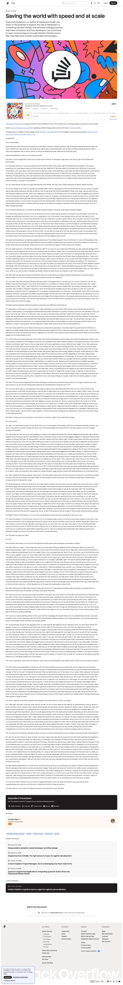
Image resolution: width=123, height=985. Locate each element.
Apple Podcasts (16, 806)
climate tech (49, 834)
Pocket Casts (38, 806)
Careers (64, 936)
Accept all (8, 977)
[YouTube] (119, 981)
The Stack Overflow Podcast (15, 834)
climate (28, 834)
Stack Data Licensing (49, 950)
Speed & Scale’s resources (20, 128)
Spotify (48, 806)
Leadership (65, 931)
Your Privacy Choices (88, 951)
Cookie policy (86, 948)
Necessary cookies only (20, 977)
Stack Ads (45, 953)
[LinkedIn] (107, 981)
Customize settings (9, 980)
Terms (83, 943)
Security (46, 942)
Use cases (47, 939)
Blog (103, 931)
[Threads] (113, 981)
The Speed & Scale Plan (14, 124)
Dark (97, 981)
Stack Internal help (87, 936)
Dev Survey (106, 941)
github (57, 834)
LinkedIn (74, 128)
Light (92, 981)
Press (63, 934)
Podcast (105, 936)
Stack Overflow (47, 963)
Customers (47, 937)
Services (45, 959)
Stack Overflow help (88, 934)
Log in (106, 3)
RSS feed (56, 806)
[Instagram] (116, 981)
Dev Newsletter (107, 934)
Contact (84, 931)
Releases (105, 939)
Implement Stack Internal (90, 939)
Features (46, 934)
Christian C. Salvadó (47, 132)
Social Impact (66, 939)
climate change (38, 834)
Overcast (27, 806)
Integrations (47, 944)
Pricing (45, 947)
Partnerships (46, 957)
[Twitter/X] (110, 981)
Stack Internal (47, 931)
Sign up (113, 3)
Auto (102, 981)
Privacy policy (86, 945)
